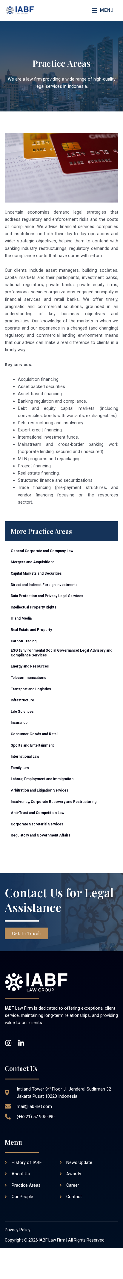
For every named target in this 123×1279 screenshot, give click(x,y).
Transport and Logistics (31, 689)
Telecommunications (28, 678)
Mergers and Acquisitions (33, 562)
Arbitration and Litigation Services (39, 790)
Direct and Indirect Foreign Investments (44, 585)
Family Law (20, 768)
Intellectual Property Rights (33, 607)
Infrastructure (22, 700)
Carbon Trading (23, 641)
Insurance (19, 723)
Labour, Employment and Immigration (42, 779)
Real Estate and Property (31, 630)
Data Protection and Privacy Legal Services (47, 596)
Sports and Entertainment (32, 745)
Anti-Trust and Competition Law (37, 813)
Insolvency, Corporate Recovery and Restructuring (53, 802)
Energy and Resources (30, 666)
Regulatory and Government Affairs (40, 835)
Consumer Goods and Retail (34, 734)
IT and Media (21, 618)
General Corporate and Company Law (42, 551)
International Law (25, 756)
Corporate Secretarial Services (37, 824)
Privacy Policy (17, 1229)
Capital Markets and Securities (36, 573)
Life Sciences (22, 711)
